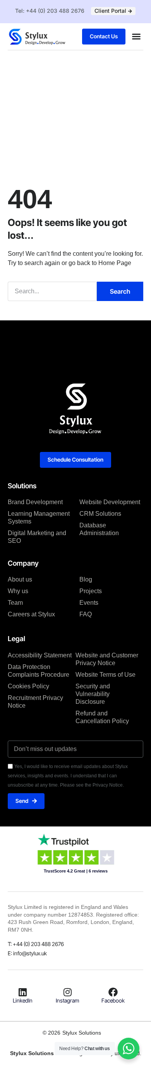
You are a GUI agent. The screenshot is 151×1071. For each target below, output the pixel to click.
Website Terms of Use (106, 674)
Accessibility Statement (40, 655)
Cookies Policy (28, 686)
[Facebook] (113, 992)
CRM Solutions (100, 513)
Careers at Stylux (31, 614)
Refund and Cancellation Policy (102, 717)
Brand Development (35, 502)
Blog (85, 579)
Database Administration (99, 529)
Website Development (109, 502)
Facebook (113, 1000)
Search (120, 291)
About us (20, 579)
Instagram (67, 1000)
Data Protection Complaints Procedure (38, 671)
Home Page (114, 263)
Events (88, 602)
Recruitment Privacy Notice (35, 702)
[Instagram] (67, 992)
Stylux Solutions (81, 1033)
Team (15, 602)
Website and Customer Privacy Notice (107, 659)
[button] (136, 36)
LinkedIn (23, 1000)
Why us (18, 591)
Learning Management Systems (39, 517)
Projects (90, 591)
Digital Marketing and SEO (37, 537)
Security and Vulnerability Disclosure (93, 694)
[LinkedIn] (22, 992)
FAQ (85, 614)
